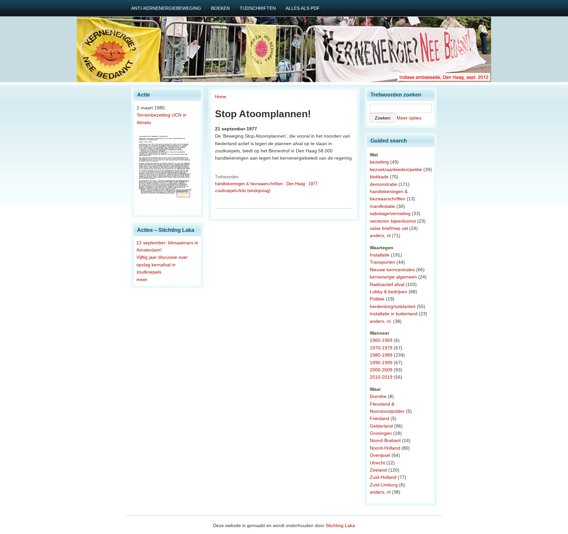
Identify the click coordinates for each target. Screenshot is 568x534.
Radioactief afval (387, 284)
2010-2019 (381, 377)
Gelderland (381, 426)
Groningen (381, 433)
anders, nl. (381, 321)
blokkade (379, 176)
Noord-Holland (385, 448)
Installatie (380, 254)
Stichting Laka (340, 525)
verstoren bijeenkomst (393, 221)
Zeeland (378, 470)
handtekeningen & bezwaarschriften (249, 183)
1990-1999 (381, 362)
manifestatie (382, 206)
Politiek (377, 298)
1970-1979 (381, 347)
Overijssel (380, 455)
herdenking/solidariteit (392, 306)
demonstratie (383, 184)
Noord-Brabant (385, 440)
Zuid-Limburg (384, 484)
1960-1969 (381, 340)
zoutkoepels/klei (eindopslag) (242, 190)
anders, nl (380, 235)
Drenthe (378, 396)
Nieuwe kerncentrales (392, 269)
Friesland (379, 418)
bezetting (379, 162)
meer (141, 279)
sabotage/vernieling (390, 213)
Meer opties (409, 118)
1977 (313, 183)
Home (220, 96)
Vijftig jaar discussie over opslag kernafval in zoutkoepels (162, 265)
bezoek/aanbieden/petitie (396, 169)
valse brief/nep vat (389, 228)
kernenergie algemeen (393, 276)
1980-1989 (381, 355)
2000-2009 (381, 369)
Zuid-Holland (383, 477)
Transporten (382, 262)
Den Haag (295, 183)
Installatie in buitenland (393, 313)
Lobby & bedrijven (388, 291)
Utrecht (377, 462)
